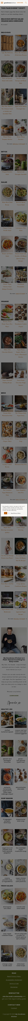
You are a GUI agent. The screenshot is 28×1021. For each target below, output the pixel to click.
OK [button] (5, 513)
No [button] (9, 513)
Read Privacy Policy (16, 513)
